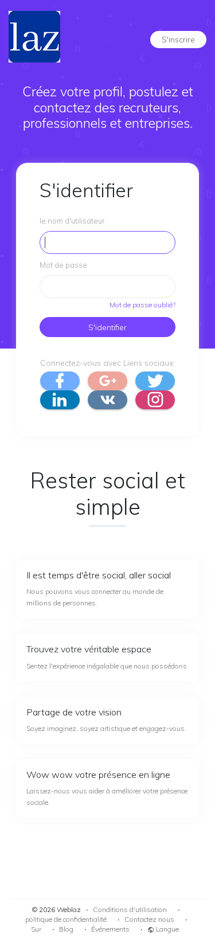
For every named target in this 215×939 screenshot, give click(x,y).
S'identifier (107, 327)
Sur (36, 929)
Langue (166, 929)
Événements (110, 929)
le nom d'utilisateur (72, 220)
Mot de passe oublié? (142, 304)
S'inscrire (178, 39)
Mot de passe (63, 264)
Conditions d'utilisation (130, 909)
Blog (66, 929)
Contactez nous (149, 919)
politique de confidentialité (66, 919)
